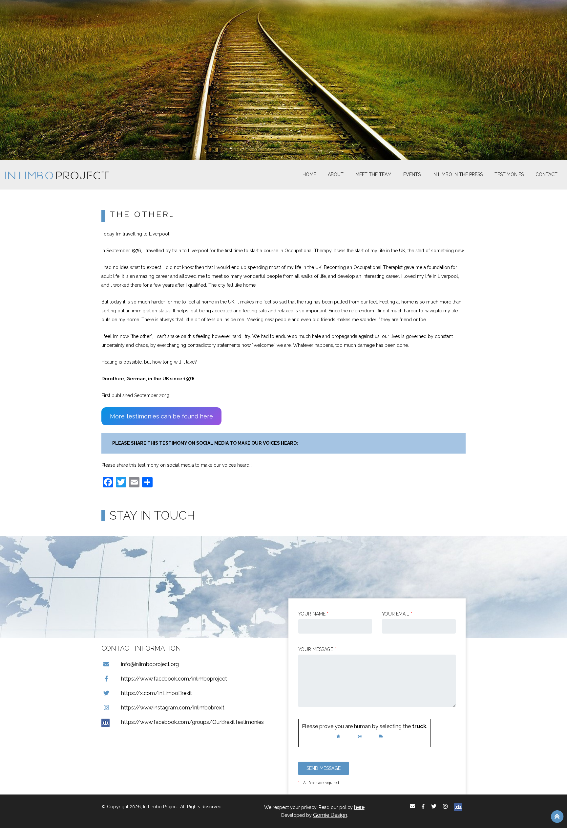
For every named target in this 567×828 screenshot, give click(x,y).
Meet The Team (373, 174)
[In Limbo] (57, 174)
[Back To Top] (557, 816)
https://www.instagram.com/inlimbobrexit (172, 708)
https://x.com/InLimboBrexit (156, 693)
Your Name (313, 613)
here (359, 807)
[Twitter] (434, 806)
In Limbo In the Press (457, 174)
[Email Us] (412, 806)
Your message (317, 649)
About (336, 174)
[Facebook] (423, 806)
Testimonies (509, 174)
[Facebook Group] (458, 806)
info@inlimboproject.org (150, 664)
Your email (397, 613)
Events (412, 174)
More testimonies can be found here (161, 416)
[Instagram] (445, 806)
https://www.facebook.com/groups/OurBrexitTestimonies (192, 722)
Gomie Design (330, 815)
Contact (546, 174)
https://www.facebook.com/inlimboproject (174, 679)
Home (309, 174)
